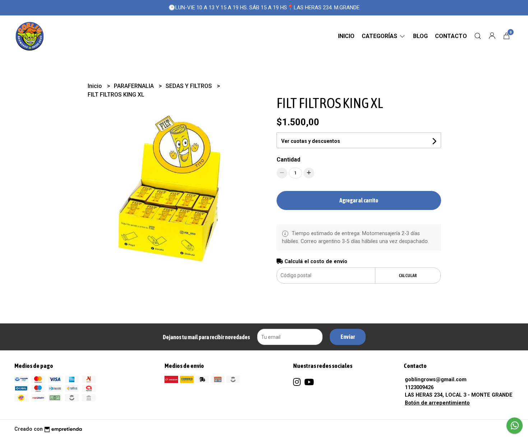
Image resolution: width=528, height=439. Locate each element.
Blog (420, 36)
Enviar (348, 336)
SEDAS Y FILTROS (189, 86)
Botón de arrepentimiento (437, 403)
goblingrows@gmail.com (436, 380)
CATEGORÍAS (380, 36)
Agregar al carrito (358, 200)
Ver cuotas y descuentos (310, 141)
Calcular (408, 275)
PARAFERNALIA (134, 86)
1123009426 (419, 387)
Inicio (346, 36)
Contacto (451, 36)
